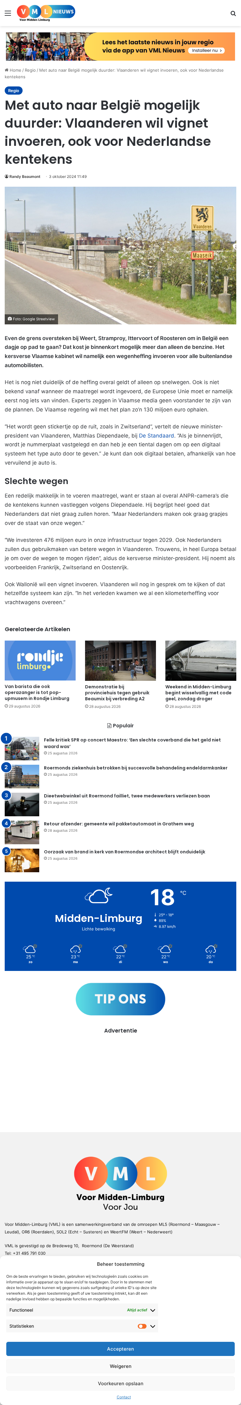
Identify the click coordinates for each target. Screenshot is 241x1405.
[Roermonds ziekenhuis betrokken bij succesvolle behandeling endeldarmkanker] (22, 776)
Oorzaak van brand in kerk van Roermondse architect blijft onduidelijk (124, 852)
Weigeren (120, 1366)
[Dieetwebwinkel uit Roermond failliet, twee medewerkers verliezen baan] (22, 804)
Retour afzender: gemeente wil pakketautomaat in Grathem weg (119, 824)
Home (14, 70)
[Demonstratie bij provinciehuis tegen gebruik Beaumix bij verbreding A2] (120, 660)
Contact (124, 1397)
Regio (30, 70)
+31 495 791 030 (29, 1253)
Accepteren (120, 1349)
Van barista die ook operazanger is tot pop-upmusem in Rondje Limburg (37, 692)
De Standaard (156, 436)
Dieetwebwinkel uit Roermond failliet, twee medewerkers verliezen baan (127, 796)
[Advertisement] (120, 1079)
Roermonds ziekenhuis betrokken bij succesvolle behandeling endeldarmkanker (136, 768)
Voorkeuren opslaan (120, 1383)
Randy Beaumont (24, 176)
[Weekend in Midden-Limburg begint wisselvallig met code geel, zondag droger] (200, 660)
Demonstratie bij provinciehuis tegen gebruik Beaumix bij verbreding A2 (117, 693)
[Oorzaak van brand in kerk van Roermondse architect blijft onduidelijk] (22, 860)
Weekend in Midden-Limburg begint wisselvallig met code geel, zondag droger (198, 693)
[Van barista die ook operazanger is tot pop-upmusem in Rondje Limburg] (40, 660)
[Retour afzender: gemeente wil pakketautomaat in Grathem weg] (22, 832)
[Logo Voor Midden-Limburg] (46, 13)
